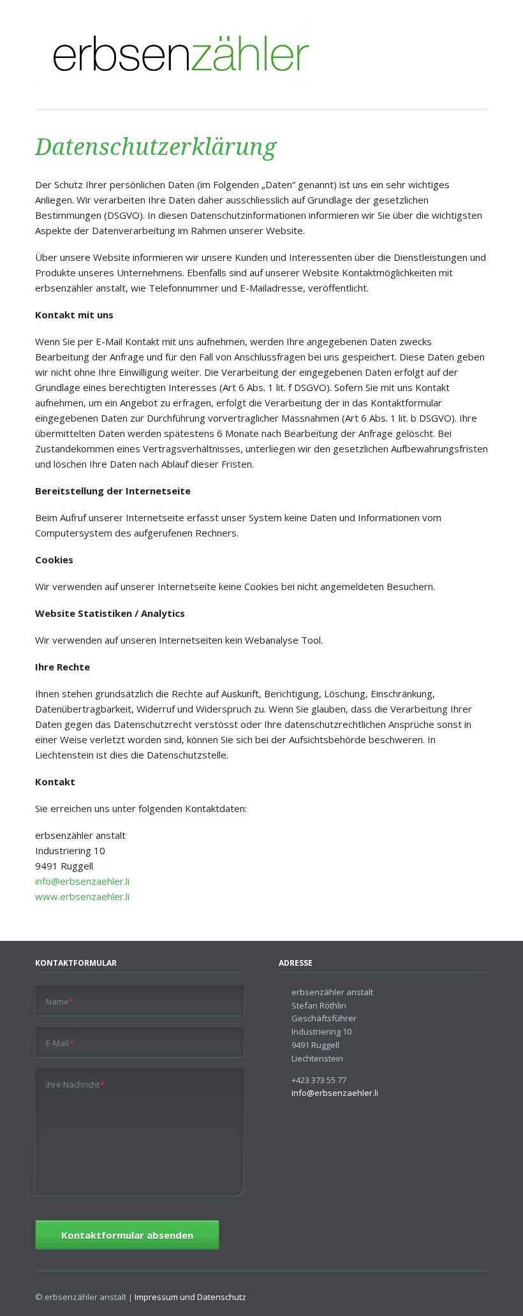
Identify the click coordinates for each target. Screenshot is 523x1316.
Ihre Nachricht (75, 1084)
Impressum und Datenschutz (190, 1297)
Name (60, 1001)
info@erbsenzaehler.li (82, 881)
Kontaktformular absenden (127, 1235)
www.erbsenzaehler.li (82, 896)
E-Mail (60, 1043)
